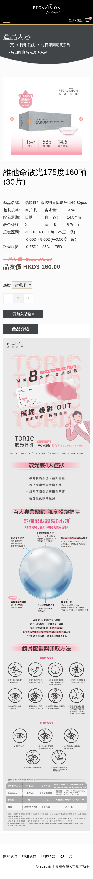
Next (81, 119)
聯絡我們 (29, 856)
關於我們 (10, 856)
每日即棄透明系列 (56, 45)
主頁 (10, 45)
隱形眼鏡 (27, 45)
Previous (12, 119)
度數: (7, 285)
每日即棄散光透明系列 (29, 52)
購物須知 (48, 856)
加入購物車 (25, 314)
